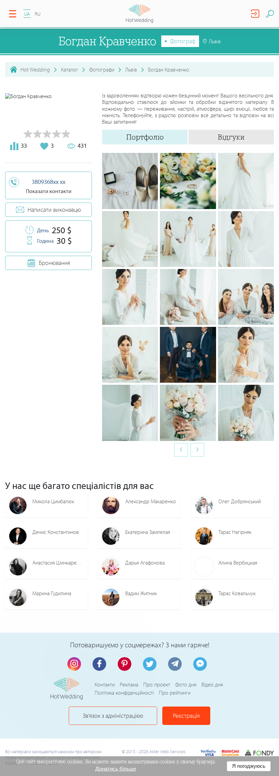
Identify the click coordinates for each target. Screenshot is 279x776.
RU (37, 14)
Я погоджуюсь (248, 766)
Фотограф (183, 41)
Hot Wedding (35, 69)
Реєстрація (186, 715)
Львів (131, 69)
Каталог (69, 69)
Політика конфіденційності (124, 692)
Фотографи (101, 69)
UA (27, 14)
